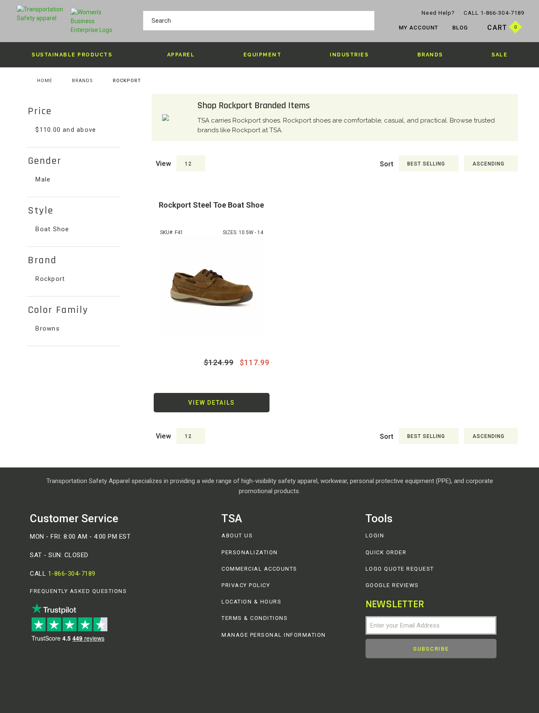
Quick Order (386, 552)
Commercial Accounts (259, 569)
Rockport (49, 279)
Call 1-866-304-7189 (494, 13)
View (163, 164)
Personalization (249, 552)
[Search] (366, 22)
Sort (386, 164)
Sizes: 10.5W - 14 (243, 232)
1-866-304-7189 (72, 573)
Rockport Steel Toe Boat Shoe (211, 204)
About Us (237, 535)
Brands (430, 55)
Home (44, 80)
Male (42, 179)
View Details (211, 402)
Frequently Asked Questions (78, 591)
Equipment (262, 55)
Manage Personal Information (273, 635)
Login (375, 535)
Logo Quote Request (400, 569)
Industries (349, 55)
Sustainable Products (72, 55)
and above (65, 130)
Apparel (181, 55)
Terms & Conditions (254, 618)
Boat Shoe (51, 229)
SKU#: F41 (171, 232)
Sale (499, 55)
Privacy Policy (245, 585)
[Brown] (212, 287)
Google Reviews (392, 585)
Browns (46, 328)
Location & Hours (251, 601)
